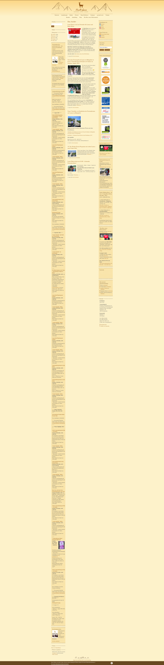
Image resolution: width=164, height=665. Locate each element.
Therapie (53, 39)
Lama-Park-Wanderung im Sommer (57, 145)
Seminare (93, 15)
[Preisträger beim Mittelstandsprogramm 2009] (105, 113)
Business (54, 36)
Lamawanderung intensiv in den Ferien (58, 366)
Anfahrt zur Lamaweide (105, 326)
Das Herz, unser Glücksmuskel (91, 17)
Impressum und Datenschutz (78, 660)
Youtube (102, 27)
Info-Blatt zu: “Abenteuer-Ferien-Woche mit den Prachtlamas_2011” (80, 135)
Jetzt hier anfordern (55, 641)
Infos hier (106, 255)
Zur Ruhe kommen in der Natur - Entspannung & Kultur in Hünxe (58, 271)
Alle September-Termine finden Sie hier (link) (58, 415)
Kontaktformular (104, 324)
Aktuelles (54, 34)
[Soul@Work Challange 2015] (105, 69)
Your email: (102, 44)
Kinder (71, 15)
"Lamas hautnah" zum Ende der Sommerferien (58, 235)
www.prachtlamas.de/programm (58, 95)
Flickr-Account (55, 654)
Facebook (102, 24)
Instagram (102, 28)
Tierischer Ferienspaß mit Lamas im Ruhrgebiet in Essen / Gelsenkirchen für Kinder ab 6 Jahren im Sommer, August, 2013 (81, 61)
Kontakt (68, 17)
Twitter (102, 25)
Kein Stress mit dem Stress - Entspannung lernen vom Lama (58, 490)
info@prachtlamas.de (56, 71)
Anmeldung (74, 17)
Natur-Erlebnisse (84, 15)
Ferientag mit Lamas (56, 212)
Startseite (57, 15)
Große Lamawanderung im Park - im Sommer (58, 431)
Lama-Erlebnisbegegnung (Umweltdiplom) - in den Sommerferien (57, 116)
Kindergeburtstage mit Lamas (105, 167)
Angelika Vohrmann (104, 288)
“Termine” (61, 78)
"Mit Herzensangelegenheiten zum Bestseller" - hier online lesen (106, 264)
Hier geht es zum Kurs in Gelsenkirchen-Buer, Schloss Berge (105, 217)
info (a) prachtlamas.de (56, 556)
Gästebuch (105, 285)
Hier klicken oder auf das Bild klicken (82, 53)
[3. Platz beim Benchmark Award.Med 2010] (105, 95)
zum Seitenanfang (87, 660)
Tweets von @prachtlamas (56, 647)
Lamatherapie (64, 15)
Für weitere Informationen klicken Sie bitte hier (60, 664)
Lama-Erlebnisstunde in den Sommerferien (57, 200)
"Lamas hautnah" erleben (57, 129)
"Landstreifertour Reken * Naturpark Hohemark (57, 539)
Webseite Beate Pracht (105, 34)
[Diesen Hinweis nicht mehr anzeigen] (112, 663)
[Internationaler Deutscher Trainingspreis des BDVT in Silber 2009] (105, 105)
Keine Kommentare (76, 56)
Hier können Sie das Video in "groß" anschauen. (105, 154)
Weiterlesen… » (79, 105)
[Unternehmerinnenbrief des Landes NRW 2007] (105, 139)
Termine (107, 15)
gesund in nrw (100, 15)
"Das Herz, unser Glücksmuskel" (106, 232)
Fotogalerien (54, 653)
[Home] (82, 12)
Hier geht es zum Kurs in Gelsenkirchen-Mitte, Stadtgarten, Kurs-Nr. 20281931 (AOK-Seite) (106, 206)
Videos (53, 40)
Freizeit (76, 15)
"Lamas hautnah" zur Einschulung (56, 252)
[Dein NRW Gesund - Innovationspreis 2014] (105, 74)
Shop (80, 17)
